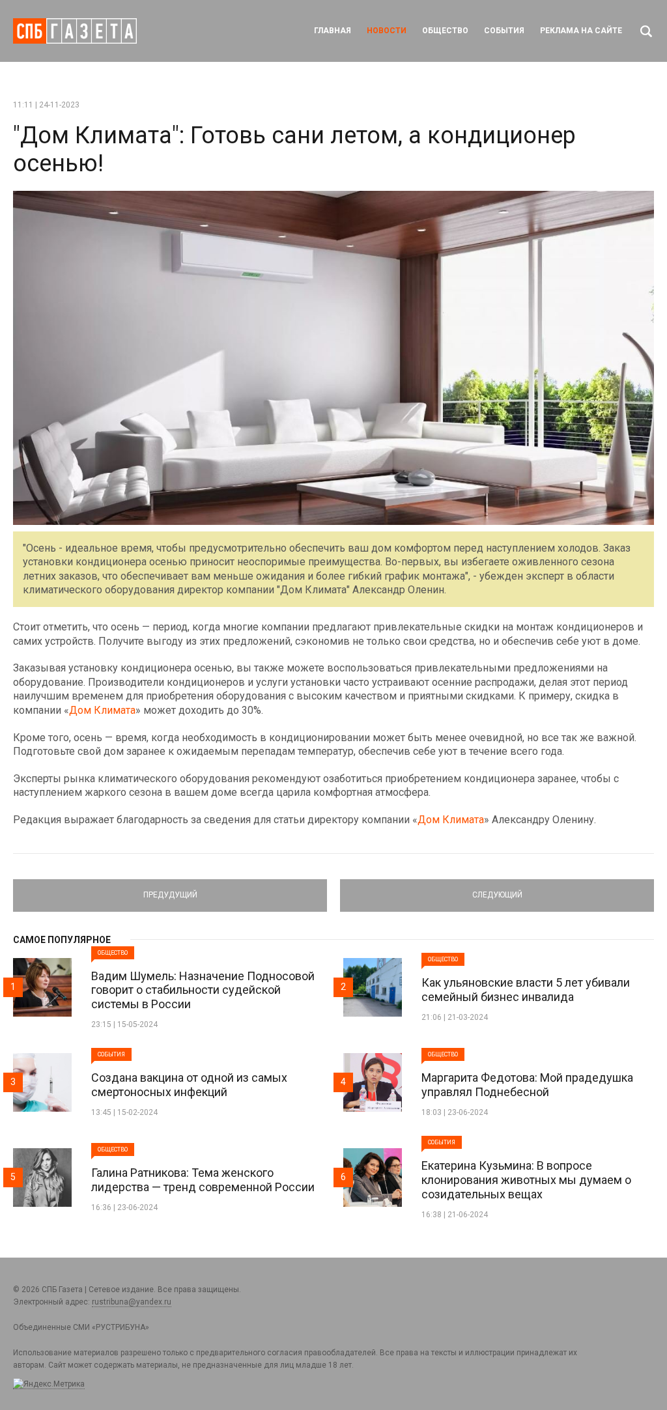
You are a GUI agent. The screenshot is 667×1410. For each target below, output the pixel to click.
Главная (332, 30)
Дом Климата (102, 710)
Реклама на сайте (581, 30)
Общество (445, 30)
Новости (386, 30)
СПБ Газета (75, 31)
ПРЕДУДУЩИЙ (170, 889)
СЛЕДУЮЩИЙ (497, 889)
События (504, 30)
